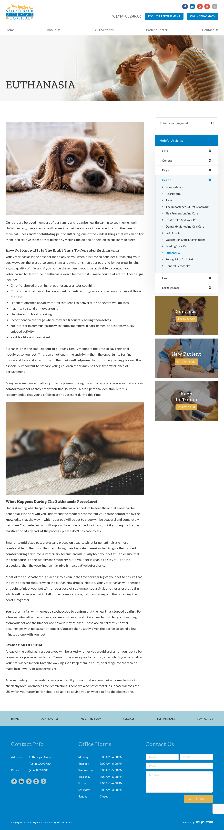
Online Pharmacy (202, 16)
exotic (166, 278)
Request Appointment (164, 16)
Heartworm (173, 193)
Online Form (186, 361)
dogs (165, 170)
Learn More (186, 319)
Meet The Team (91, 718)
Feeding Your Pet (176, 246)
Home (10, 30)
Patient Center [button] (157, 30)
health (166, 180)
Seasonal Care (174, 187)
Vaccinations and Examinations (185, 239)
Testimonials (166, 718)
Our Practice (50, 718)
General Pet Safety (177, 266)
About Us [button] (53, 30)
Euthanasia (172, 253)
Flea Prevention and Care (181, 213)
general (167, 160)
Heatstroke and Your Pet (181, 220)
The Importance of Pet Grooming (187, 207)
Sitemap (68, 822)
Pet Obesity (173, 233)
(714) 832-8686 (39, 770)
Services (128, 718)
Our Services (104, 30)
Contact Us (210, 30)
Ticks (168, 200)
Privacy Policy (56, 822)
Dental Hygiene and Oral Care (184, 226)
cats (165, 150)
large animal (170, 287)
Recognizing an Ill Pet (179, 259)
